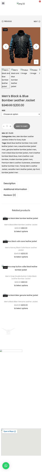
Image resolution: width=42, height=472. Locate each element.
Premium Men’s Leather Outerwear (16, 163)
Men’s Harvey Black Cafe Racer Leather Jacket (21, 248)
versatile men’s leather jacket (20, 169)
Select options (22, 231)
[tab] (21, 183)
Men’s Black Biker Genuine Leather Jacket (21, 301)
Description (9, 183)
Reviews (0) (10, 195)
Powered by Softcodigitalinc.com (21, 467)
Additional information (15, 189)
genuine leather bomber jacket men (21, 149)
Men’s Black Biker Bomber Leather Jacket (20, 224)
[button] (3, 3)
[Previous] (6, 47)
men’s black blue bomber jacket (15, 153)
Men (14, 136)
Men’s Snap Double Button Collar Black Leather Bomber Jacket (21, 277)
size (3, 110)
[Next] (36, 47)
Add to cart (22, 126)
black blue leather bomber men (20, 143)
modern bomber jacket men (20, 159)
